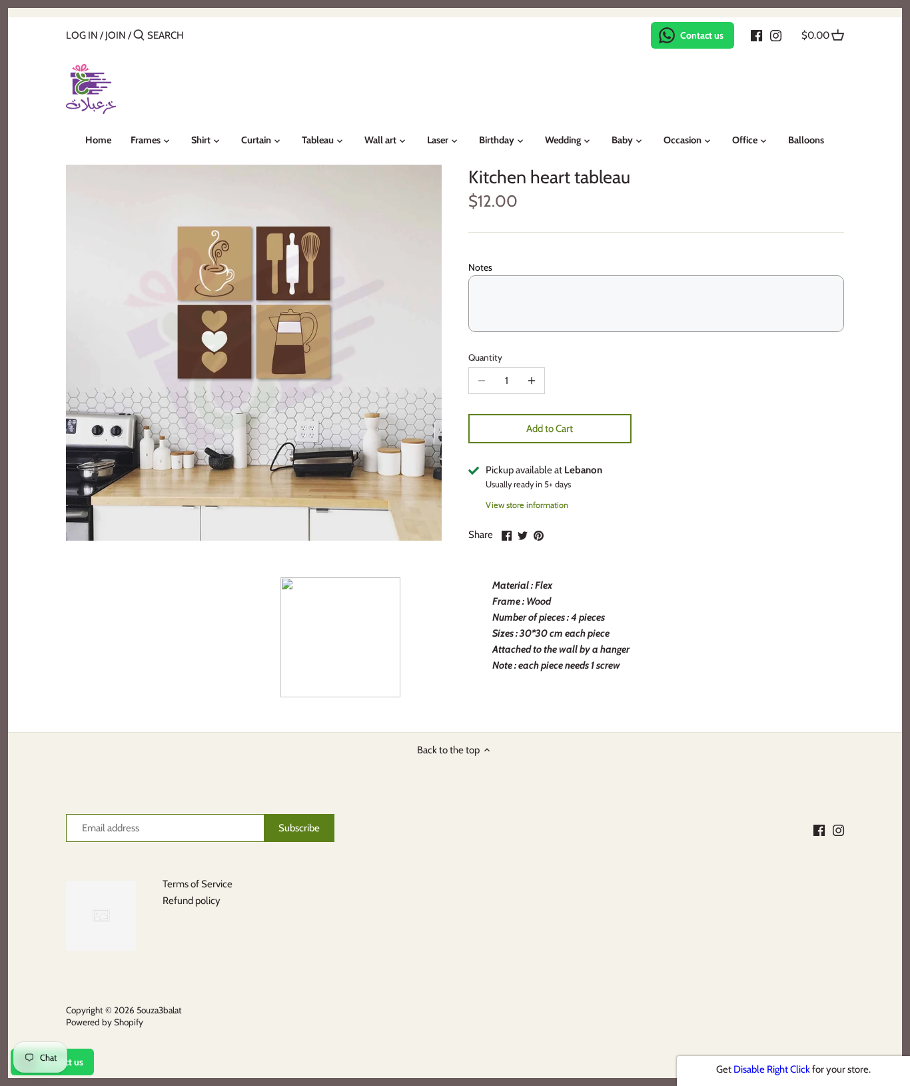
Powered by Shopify (104, 1022)
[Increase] (531, 380)
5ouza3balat (159, 1010)
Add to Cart (549, 429)
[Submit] (139, 35)
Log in (82, 35)
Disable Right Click (771, 1069)
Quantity (485, 357)
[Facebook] (756, 34)
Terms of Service (197, 884)
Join (115, 35)
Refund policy (192, 901)
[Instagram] (775, 34)
